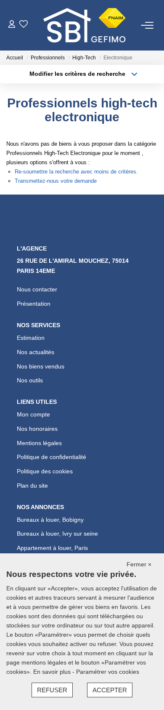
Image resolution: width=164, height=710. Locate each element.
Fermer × (139, 564)
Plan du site (32, 485)
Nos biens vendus (40, 366)
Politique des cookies (45, 471)
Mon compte (33, 414)
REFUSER (52, 690)
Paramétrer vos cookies (107, 671)
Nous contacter (37, 289)
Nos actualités (35, 352)
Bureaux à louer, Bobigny (50, 519)
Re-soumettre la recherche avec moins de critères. (76, 171)
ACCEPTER (110, 690)
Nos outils (30, 380)
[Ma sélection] (23, 25)
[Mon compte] (11, 25)
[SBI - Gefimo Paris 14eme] (84, 25)
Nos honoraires (37, 428)
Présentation (33, 303)
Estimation (31, 337)
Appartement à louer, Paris (52, 548)
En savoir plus (52, 671)
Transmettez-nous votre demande (56, 181)
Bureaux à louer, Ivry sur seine (57, 533)
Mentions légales (39, 443)
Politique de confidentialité (51, 457)
